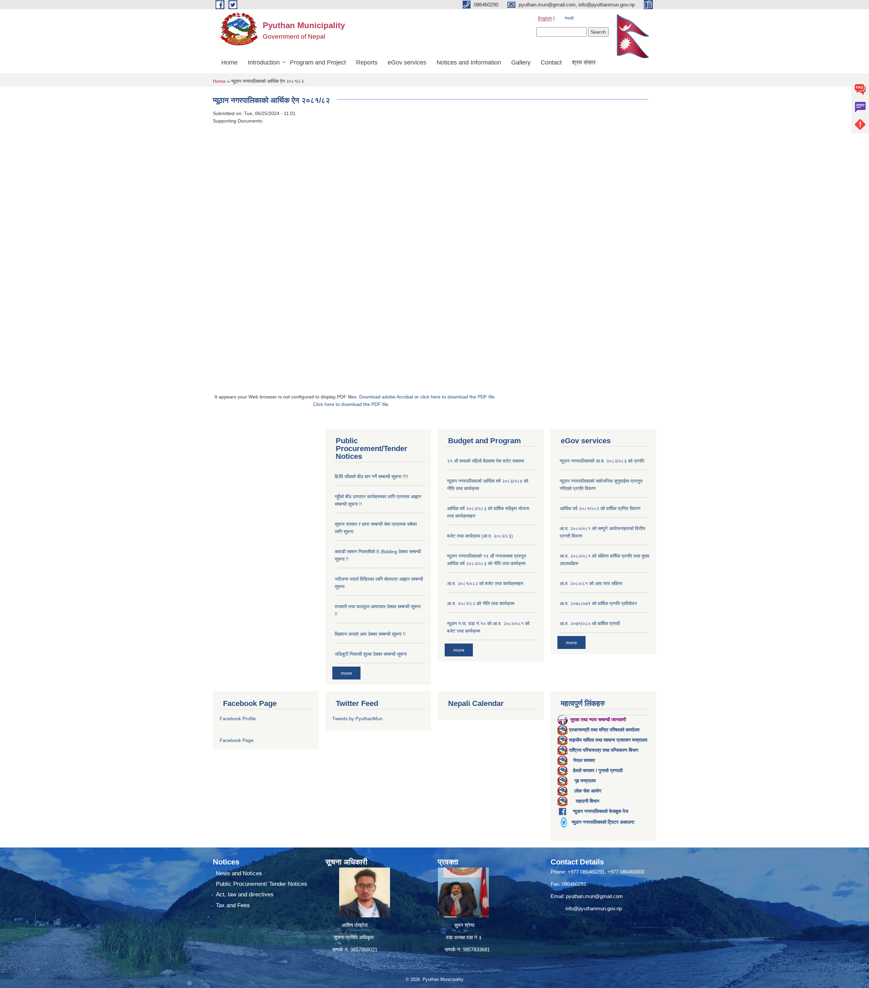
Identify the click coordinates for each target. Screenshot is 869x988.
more (346, 673)
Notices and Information (469, 62)
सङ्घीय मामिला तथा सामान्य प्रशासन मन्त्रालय (608, 740)
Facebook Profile (238, 718)
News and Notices (239, 873)
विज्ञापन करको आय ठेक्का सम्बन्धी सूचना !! (370, 634)
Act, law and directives (245, 894)
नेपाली (569, 18)
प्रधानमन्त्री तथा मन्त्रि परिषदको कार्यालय (604, 729)
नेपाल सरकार (584, 760)
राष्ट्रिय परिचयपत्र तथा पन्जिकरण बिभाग (603, 750)
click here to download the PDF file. (458, 396)
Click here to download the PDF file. (351, 404)
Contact (551, 62)
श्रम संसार (584, 62)
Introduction (264, 62)
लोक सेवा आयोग (587, 791)
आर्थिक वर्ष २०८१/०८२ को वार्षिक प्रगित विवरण (600, 508)
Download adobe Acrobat (386, 396)
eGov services (407, 62)
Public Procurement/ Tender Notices (261, 884)
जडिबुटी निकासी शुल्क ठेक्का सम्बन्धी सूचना (371, 654)
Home (229, 62)
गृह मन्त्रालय (585, 780)
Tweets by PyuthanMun (357, 718)
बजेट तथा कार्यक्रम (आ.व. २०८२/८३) (480, 536)
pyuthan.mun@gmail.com (594, 896)
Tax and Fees (233, 905)
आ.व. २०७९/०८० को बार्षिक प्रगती (590, 623)
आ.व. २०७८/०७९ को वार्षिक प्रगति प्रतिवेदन (598, 603)
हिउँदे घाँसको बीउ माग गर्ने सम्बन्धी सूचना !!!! (371, 476)
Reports (366, 62)
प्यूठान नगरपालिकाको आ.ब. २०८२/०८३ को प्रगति (602, 461)
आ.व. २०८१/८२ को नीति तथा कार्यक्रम (480, 603)
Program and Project (318, 62)
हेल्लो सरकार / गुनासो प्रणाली (598, 770)
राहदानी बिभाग (587, 801)
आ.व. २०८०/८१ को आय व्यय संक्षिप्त (591, 583)
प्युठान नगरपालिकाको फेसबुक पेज (600, 811)
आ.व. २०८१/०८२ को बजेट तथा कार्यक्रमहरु (485, 583)
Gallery (521, 62)
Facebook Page (237, 740)
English (545, 18)
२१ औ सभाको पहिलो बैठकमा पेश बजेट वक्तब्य (485, 461)
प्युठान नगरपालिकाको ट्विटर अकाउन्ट (603, 822)
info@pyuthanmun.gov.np (594, 908)
